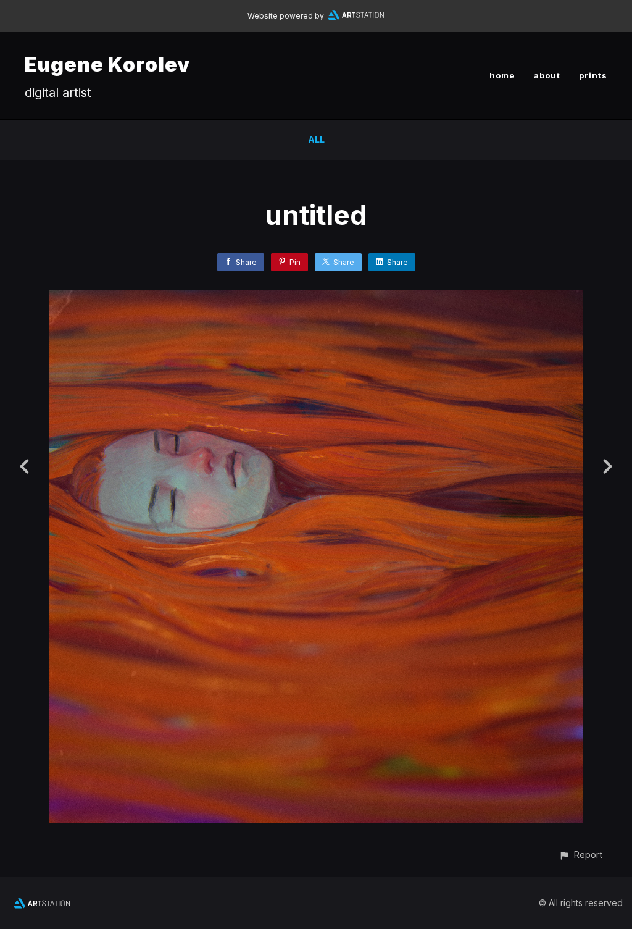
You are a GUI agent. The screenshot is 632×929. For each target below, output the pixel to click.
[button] (580, 854)
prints (593, 75)
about (547, 75)
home (502, 75)
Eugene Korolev (107, 65)
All (316, 139)
